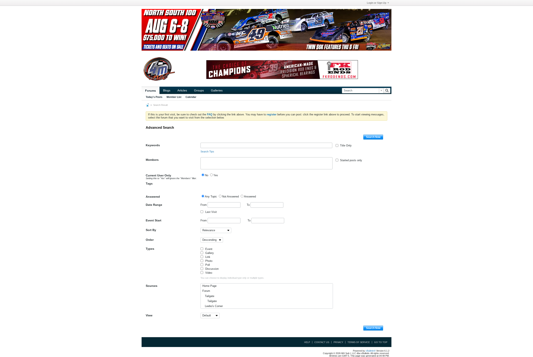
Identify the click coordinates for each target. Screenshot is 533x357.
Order (150, 239)
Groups (199, 90)
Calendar (191, 97)
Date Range (154, 204)
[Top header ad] (266, 30)
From (204, 204)
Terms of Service (358, 342)
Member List (174, 97)
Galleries (217, 90)
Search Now (373, 137)
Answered (153, 196)
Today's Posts (154, 97)
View (149, 315)
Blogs (166, 90)
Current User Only (171, 177)
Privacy (338, 342)
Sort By (151, 230)
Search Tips (207, 151)
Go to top (380, 342)
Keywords (153, 145)
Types (150, 248)
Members (152, 159)
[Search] (386, 90)
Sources (151, 285)
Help (307, 342)
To (248, 204)
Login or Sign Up (376, 2)
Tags (149, 183)
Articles (182, 90)
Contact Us (321, 342)
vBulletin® (371, 351)
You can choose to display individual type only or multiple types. (232, 278)
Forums (150, 90)
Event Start (153, 220)
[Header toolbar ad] (282, 69)
